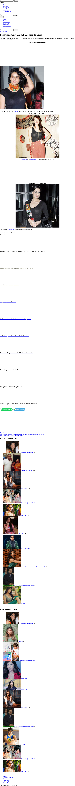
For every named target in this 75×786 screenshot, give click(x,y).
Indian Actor (6, 8)
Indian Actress (6, 7)
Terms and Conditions (8, 777)
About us (5, 776)
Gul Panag (16, 111)
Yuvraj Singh (24, 159)
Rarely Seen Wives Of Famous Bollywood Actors (11, 435)
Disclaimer (5, 779)
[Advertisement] (37, 54)
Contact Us (5, 782)
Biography (5, 6)
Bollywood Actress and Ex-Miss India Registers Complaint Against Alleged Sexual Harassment (22, 434)
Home (4, 4)
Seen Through (3, 31)
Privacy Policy (6, 780)
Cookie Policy (6, 781)
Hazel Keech (33, 159)
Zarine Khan (11, 229)
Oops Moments (3, 432)
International (6, 10)
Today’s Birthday (7, 11)
